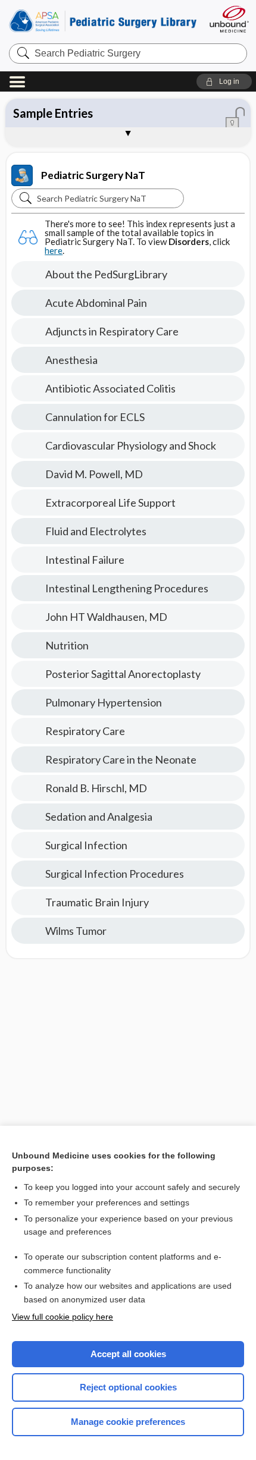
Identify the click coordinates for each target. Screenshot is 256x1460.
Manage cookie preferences (128, 1422)
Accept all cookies (128, 1354)
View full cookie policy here (62, 1316)
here (54, 250)
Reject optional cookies (128, 1387)
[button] (224, 81)
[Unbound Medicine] (228, 19)
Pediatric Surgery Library (102, 20)
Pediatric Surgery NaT (93, 175)
